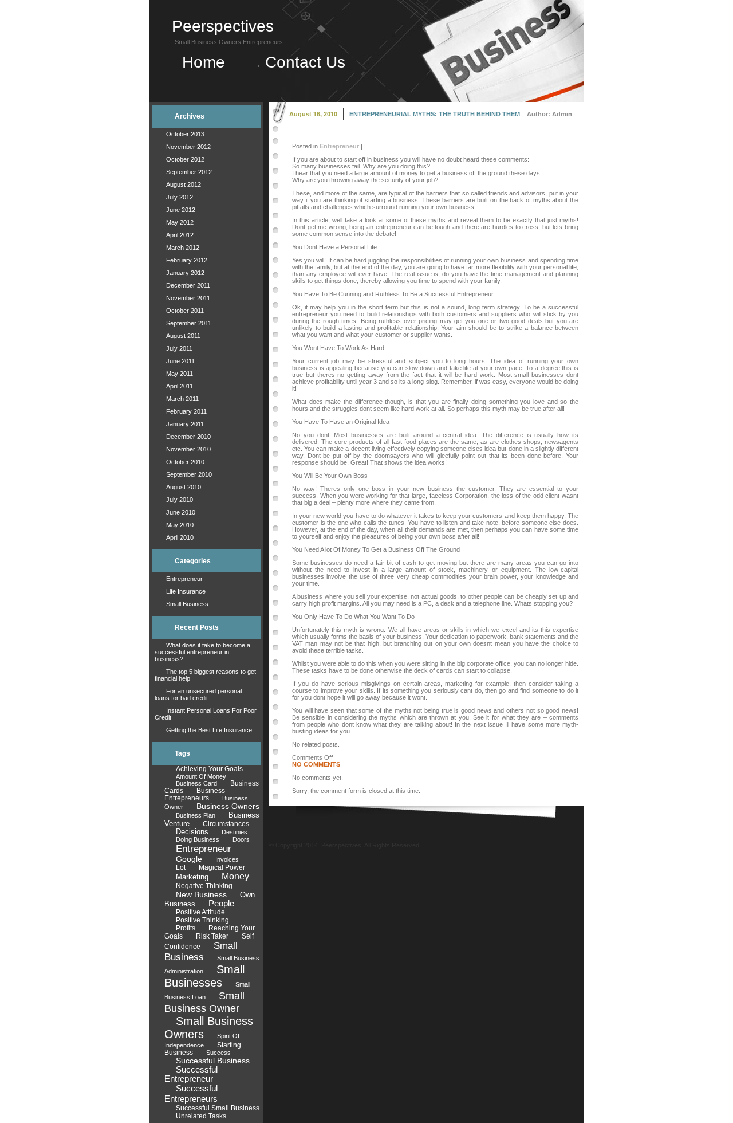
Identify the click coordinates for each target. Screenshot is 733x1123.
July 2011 (179, 348)
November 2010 (188, 449)
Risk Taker (212, 936)
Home (208, 62)
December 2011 (188, 285)
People (221, 903)
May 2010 (180, 524)
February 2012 (186, 260)
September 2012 (189, 171)
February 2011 (186, 411)
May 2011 (179, 373)
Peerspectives (223, 26)
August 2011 (183, 335)
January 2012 (185, 272)
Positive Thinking (202, 920)
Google (189, 859)
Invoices (227, 859)
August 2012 (183, 184)
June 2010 (180, 512)
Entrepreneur (184, 578)
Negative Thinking (204, 886)
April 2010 (180, 537)
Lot (181, 867)
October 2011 (185, 310)
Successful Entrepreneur (191, 1074)
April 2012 (180, 234)
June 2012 (180, 209)
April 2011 (179, 386)
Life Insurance (186, 591)
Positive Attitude (200, 912)
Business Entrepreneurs (194, 794)
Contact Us (305, 62)
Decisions (192, 832)
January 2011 (185, 424)
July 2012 (179, 197)
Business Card (196, 783)
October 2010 (185, 461)
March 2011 (182, 398)
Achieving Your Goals (209, 769)
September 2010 (189, 474)
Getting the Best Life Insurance (209, 730)
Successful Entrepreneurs (191, 1093)
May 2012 (180, 222)
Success (218, 1052)
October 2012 (185, 159)
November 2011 (188, 298)
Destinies (234, 831)
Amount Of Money (201, 776)
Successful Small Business (217, 1108)
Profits (185, 928)
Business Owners (227, 806)
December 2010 (188, 436)
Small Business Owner (204, 1002)
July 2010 (179, 499)
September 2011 (188, 323)
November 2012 (188, 146)
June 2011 (180, 361)
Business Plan (195, 815)
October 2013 (185, 134)
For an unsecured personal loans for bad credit (198, 694)
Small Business (187, 603)
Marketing (192, 877)
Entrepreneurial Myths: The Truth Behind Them (434, 114)
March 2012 (182, 247)
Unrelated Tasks (201, 1116)
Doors (241, 839)
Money (235, 876)
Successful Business (213, 1060)
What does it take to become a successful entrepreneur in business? (202, 652)
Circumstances (226, 823)
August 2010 (183, 487)
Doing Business (197, 839)
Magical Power (222, 867)
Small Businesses (204, 976)
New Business (201, 894)
